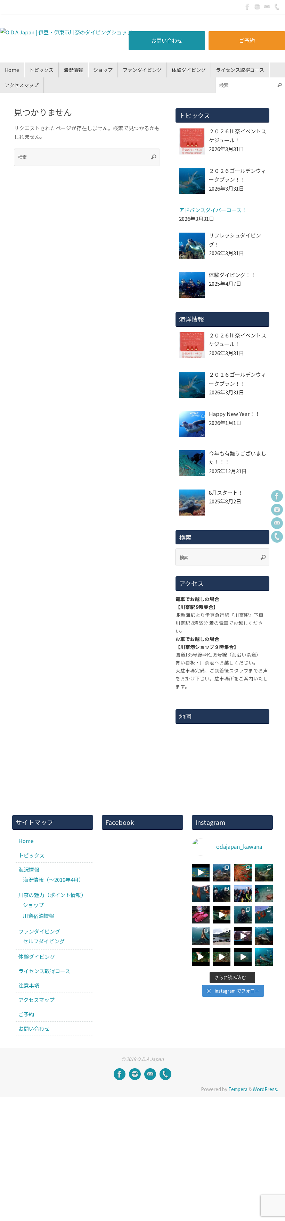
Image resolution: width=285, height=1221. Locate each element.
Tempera (237, 1089)
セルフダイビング (44, 941)
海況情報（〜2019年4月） (53, 879)
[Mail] (267, 6)
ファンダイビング (39, 931)
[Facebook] (247, 6)
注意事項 (28, 985)
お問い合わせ (166, 40)
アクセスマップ (36, 999)
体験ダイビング (36, 956)
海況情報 (28, 869)
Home (26, 840)
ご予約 (247, 40)
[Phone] (277, 6)
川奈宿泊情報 (38, 915)
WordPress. (265, 1089)
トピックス (31, 855)
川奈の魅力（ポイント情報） (52, 894)
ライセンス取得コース (44, 971)
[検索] (279, 84)
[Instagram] (257, 6)
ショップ (33, 905)
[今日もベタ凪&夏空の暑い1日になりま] (243, 894)
